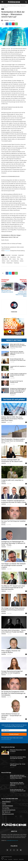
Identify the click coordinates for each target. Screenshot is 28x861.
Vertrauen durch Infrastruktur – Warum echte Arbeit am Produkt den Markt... (13, 631)
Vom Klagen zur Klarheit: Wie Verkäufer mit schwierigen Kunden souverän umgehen (13, 565)
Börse (5, 5)
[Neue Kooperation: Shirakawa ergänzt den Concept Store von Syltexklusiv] (5, 353)
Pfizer (18, 258)
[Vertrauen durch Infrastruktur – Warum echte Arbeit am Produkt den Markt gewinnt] (14, 622)
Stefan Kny (3, 442)
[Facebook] (7, 24)
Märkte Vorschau (5, 258)
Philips (21, 258)
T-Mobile (3, 262)
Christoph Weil (7, 255)
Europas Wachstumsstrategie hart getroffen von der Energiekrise (12, 672)
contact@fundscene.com (12, 840)
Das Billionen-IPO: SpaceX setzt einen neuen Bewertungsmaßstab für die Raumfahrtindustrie (13, 587)
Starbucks (21, 260)
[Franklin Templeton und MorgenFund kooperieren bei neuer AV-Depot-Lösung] (5, 375)
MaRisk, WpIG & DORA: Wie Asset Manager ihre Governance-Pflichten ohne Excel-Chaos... (12, 418)
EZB (8, 257)
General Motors (13, 257)
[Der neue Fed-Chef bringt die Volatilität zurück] (5, 383)
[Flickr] (14, 850)
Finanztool (7, 250)
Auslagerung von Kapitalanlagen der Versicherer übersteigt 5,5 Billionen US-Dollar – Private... (13, 543)
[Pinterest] (13, 24)
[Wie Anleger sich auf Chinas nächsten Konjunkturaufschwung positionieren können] (14, 600)
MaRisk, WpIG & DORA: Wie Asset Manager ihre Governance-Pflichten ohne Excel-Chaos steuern (18, 345)
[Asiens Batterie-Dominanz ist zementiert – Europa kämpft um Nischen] (14, 706)
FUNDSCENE (6, 20)
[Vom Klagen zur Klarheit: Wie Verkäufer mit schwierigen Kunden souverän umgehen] (14, 556)
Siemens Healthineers (14, 260)
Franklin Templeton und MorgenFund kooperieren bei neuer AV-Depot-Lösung (18, 375)
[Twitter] (10, 24)
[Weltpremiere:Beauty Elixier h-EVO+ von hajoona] (5, 752)
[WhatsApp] (16, 24)
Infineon (18, 257)
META (10, 258)
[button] (2, 858)
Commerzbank (14, 255)
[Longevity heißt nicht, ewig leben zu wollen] (5, 368)
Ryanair (8, 260)
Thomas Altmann (9, 262)
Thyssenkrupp (16, 262)
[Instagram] (17, 850)
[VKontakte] (20, 850)
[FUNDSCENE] (2, 20)
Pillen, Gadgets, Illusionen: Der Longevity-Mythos (10, 651)
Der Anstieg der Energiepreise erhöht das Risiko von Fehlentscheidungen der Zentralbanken (13, 693)
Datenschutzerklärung (6, 739)
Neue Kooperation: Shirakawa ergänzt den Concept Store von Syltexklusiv (17, 353)
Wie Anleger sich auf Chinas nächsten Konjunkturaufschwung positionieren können (13, 609)
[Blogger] (7, 850)
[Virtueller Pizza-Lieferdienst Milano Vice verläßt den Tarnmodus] (5, 759)
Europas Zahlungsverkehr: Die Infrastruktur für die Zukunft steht (11, 460)
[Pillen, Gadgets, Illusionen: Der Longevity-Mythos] (14, 642)
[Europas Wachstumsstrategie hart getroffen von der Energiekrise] (14, 663)
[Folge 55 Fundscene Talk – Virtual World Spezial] (5, 766)
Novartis (14, 258)
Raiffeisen (3, 260)
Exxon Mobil (4, 257)
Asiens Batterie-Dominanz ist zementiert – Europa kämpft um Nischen (11, 715)
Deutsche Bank (21, 255)
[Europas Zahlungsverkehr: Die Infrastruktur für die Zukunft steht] (5, 361)
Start (2, 5)
